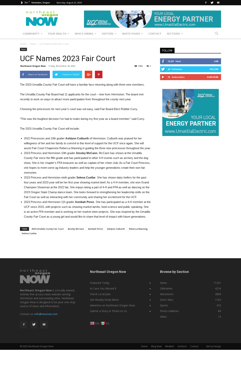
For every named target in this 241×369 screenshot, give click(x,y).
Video (163, 316)
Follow (214, 69)
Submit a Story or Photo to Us (108, 311)
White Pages (131, 33)
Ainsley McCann (76, 228)
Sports (164, 305)
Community (31, 33)
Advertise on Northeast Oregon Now (112, 305)
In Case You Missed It (103, 288)
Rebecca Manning (138, 228)
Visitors (108, 33)
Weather (169, 346)
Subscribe (212, 77)
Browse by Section (174, 272)
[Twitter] (212, 2)
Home (23, 44)
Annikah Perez (95, 228)
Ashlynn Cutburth (116, 228)
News (23, 49)
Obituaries (166, 288)
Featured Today (99, 283)
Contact (155, 33)
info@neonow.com (46, 314)
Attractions (166, 294)
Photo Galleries (169, 311)
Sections (173, 33)
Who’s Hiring (84, 33)
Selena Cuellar (29, 233)
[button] (216, 33)
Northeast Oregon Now (33, 66)
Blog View (156, 346)
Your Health (57, 33)
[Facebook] (206, 2)
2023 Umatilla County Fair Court (47, 228)
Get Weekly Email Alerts (104, 299)
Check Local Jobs (100, 294)
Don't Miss (166, 299)
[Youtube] (218, 2)
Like (216, 61)
